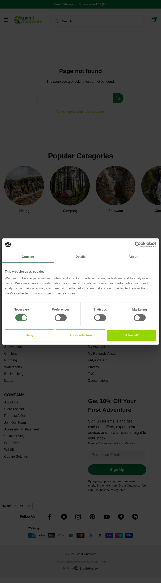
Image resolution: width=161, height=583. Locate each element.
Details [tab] (80, 256)
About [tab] (133, 256)
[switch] (61, 317)
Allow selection (80, 335)
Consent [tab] (28, 256)
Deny (29, 335)
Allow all (131, 335)
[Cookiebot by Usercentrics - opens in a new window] (137, 244)
